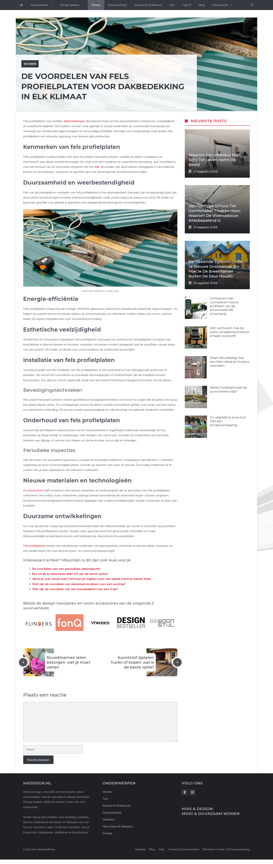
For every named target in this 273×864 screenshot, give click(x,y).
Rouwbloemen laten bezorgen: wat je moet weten (68, 662)
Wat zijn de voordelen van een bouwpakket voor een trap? (75, 589)
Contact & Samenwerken (183, 849)
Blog (202, 5)
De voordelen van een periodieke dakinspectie (66, 569)
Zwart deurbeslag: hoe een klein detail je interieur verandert (230, 361)
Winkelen (108, 819)
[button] (252, 5)
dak (97, 167)
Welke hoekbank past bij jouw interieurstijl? (228, 389)
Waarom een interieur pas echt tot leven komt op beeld (213, 160)
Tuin (172, 5)
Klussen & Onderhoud (148, 5)
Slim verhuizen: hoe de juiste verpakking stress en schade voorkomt (229, 332)
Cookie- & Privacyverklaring (233, 849)
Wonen (96, 5)
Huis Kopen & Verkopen (118, 826)
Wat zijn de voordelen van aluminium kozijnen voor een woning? (78, 584)
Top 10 (186, 5)
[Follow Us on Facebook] (185, 792)
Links (162, 849)
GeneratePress (46, 849)
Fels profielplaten (34, 546)
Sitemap (140, 849)
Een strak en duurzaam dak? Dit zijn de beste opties (70, 574)
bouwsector (36, 490)
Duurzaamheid (117, 5)
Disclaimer (209, 849)
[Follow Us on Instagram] (192, 792)
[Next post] (177, 662)
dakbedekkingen (74, 121)
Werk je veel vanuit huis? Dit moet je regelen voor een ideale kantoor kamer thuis (91, 579)
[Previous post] (23, 662)
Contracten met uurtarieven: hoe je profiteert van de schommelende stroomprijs (224, 306)
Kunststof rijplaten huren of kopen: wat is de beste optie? (132, 662)
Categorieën (220, 5)
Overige (108, 833)
